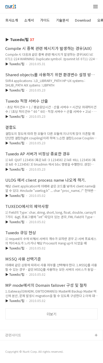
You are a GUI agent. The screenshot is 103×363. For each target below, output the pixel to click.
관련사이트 (13, 335)
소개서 (29, 20)
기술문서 (62, 20)
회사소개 (11, 20)
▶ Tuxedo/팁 (14, 64)
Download (83, 20)
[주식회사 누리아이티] (10, 7)
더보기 (51, 313)
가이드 (45, 20)
